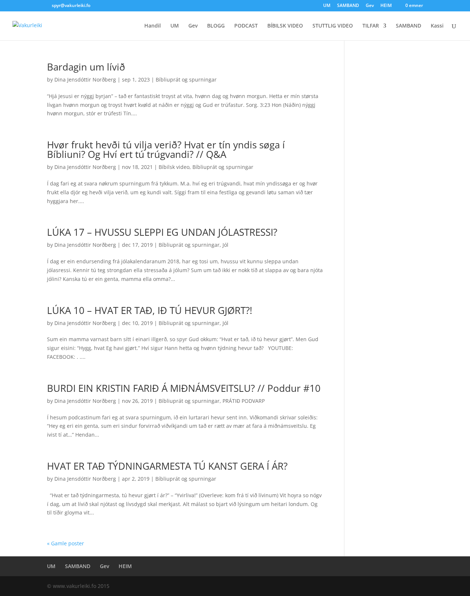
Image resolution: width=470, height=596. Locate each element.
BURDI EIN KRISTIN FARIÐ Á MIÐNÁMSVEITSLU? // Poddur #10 (184, 388)
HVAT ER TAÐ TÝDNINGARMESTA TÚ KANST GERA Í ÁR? (167, 466)
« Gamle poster (65, 543)
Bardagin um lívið (86, 66)
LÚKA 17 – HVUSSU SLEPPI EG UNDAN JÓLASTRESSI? (162, 232)
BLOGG (216, 26)
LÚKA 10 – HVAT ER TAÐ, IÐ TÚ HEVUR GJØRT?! (149, 310)
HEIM (386, 5)
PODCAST (246, 26)
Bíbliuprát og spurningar (186, 79)
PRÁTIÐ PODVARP (244, 400)
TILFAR (370, 26)
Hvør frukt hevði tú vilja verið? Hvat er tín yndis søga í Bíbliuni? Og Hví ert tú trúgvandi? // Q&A (166, 149)
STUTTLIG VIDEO (332, 26)
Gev (370, 5)
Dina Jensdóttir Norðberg (85, 79)
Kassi (437, 26)
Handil (152, 26)
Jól (225, 244)
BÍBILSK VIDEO (285, 26)
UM (326, 5)
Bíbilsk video (174, 166)
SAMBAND (348, 5)
